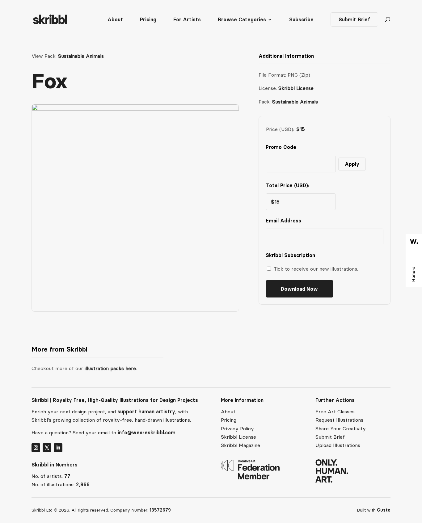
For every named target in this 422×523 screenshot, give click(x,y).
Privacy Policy (237, 428)
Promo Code (281, 147)
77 (67, 476)
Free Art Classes (335, 411)
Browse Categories (242, 20)
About (115, 20)
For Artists (187, 20)
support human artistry (146, 411)
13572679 (160, 510)
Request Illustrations (339, 420)
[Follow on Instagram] (36, 447)
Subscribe (301, 20)
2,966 (83, 484)
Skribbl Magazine (240, 445)
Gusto (383, 510)
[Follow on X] (47, 447)
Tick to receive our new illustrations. (316, 269)
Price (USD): (280, 129)
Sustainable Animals (81, 56)
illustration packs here (109, 368)
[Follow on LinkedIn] (58, 447)
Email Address (285, 220)
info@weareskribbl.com (146, 432)
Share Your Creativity (340, 428)
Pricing (148, 20)
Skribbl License (296, 88)
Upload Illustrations (337, 445)
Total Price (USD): (287, 185)
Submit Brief (354, 19)
